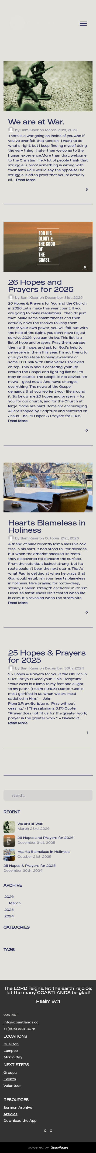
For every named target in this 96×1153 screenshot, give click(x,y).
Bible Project (13, 961)
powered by (48, 1147)
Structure (54, 968)
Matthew (11, 938)
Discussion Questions (42, 961)
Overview (36, 968)
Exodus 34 (68, 961)
